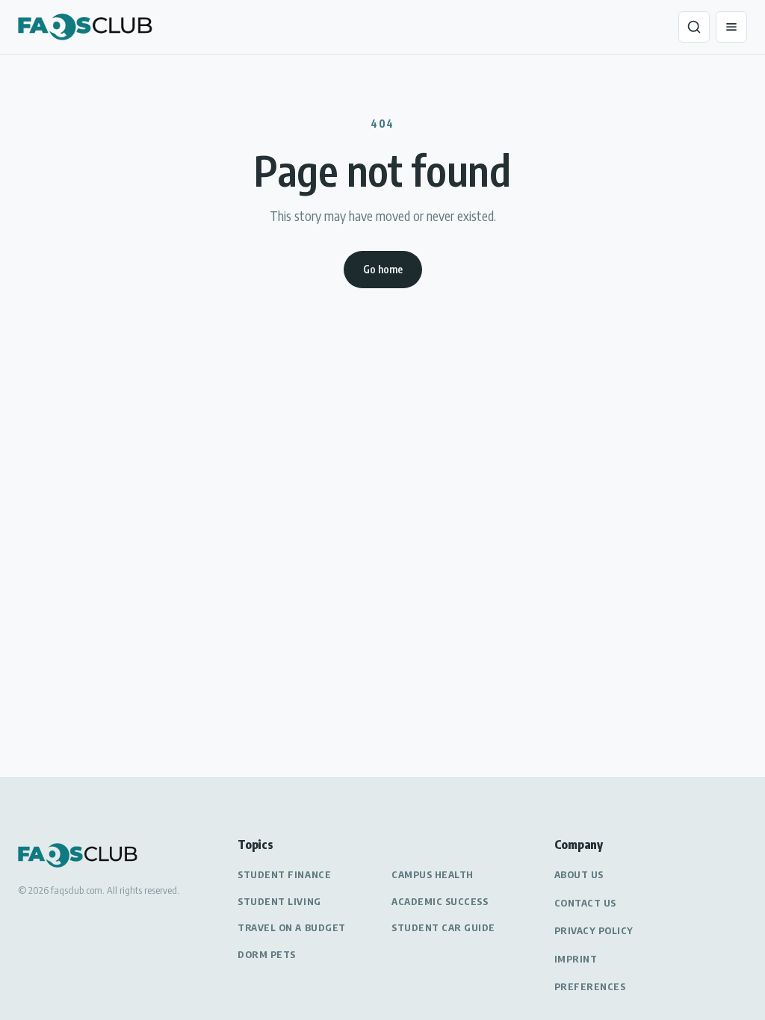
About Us (579, 874)
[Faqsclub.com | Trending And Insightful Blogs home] (85, 27)
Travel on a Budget (291, 927)
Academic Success (439, 901)
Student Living (279, 901)
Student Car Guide (443, 927)
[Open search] (694, 27)
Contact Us (585, 903)
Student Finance (284, 874)
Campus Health (432, 874)
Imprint (576, 959)
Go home (383, 269)
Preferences (590, 986)
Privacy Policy (594, 930)
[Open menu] (731, 27)
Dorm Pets (267, 954)
